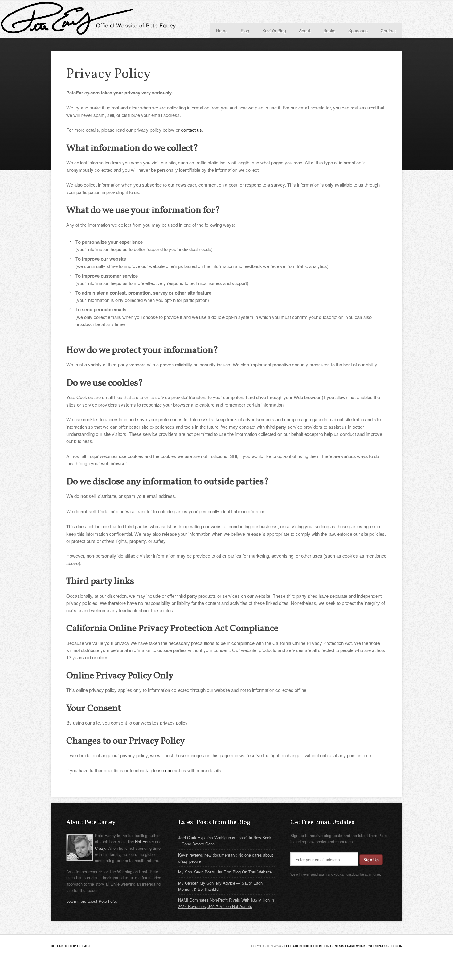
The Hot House (140, 841)
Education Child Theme (304, 946)
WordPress (378, 946)
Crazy (100, 848)
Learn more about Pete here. (91, 901)
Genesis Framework (347, 946)
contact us (191, 129)
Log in (396, 946)
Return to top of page (71, 946)
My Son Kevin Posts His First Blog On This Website (225, 872)
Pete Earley (112, 19)
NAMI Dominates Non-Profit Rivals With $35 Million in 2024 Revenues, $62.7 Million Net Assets (226, 903)
